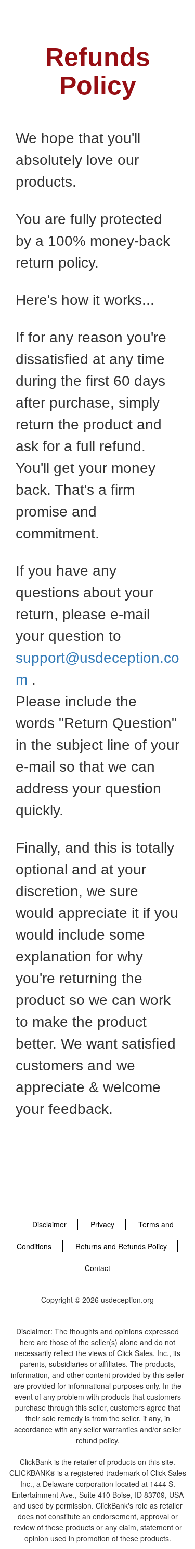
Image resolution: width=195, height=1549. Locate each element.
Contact (97, 1268)
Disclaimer (49, 1224)
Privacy (102, 1224)
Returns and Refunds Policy (121, 1246)
